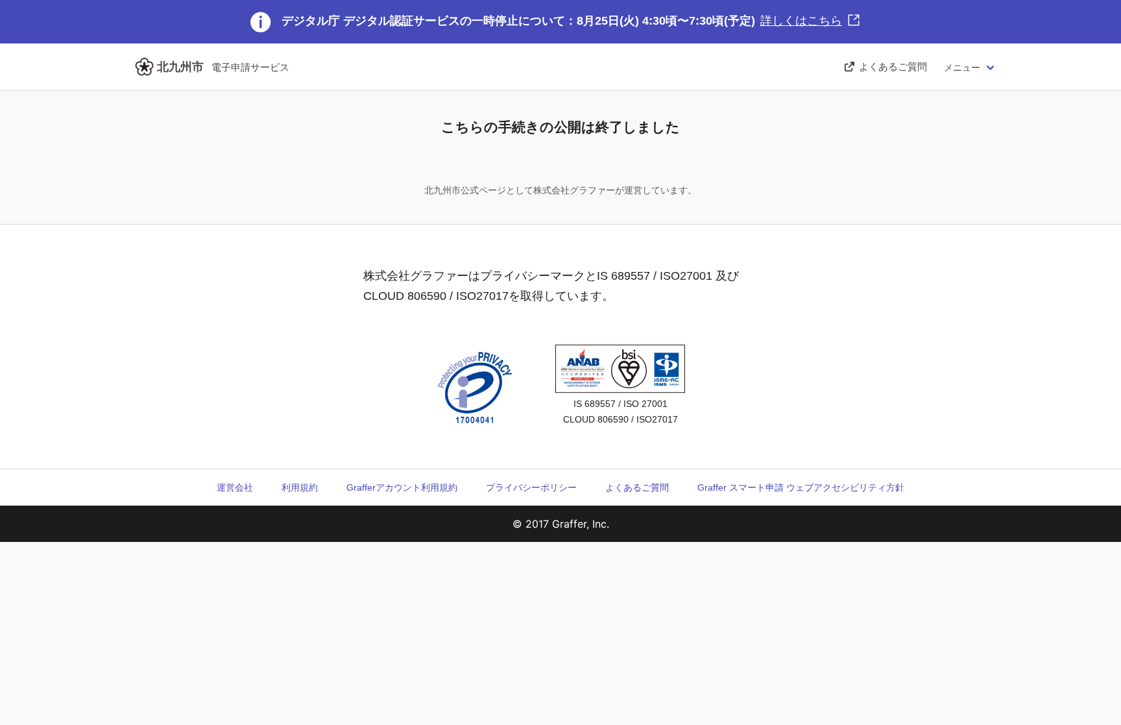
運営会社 (235, 487)
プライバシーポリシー (531, 487)
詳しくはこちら (801, 20)
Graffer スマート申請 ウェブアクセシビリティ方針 (800, 487)
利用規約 (300, 487)
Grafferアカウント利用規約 (401, 487)
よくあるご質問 (637, 487)
